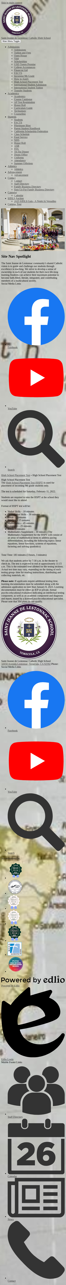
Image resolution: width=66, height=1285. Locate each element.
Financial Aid (21, 70)
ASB (16, 146)
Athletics (18, 169)
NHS (16, 140)
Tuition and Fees (22, 52)
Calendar (18, 195)
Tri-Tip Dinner (21, 151)
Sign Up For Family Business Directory (34, 189)
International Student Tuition (28, 87)
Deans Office (21, 154)
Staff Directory (21, 183)
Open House (20, 55)
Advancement (21, 175)
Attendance (20, 160)
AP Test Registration (24, 102)
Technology (20, 111)
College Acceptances (24, 67)
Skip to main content (11, 2)
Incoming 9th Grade (24, 76)
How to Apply (21, 79)
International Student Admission (30, 84)
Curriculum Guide (23, 108)
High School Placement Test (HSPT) (24, 482)
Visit (16, 58)
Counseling (20, 113)
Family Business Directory (27, 186)
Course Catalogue (23, 99)
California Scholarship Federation (31, 131)
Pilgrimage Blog (22, 125)
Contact (18, 180)
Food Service (21, 137)
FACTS (18, 73)
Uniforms (19, 157)
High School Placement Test (28, 81)
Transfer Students (23, 90)
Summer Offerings (23, 163)
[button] (14, 46)
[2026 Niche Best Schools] (16, 878)
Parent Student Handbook (27, 128)
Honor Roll (20, 105)
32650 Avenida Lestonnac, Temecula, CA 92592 (26, 664)
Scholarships (20, 61)
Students (18, 119)
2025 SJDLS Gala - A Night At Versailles (35, 201)
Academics (19, 96)
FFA (16, 148)
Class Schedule (21, 134)
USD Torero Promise (25, 64)
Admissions (20, 49)
